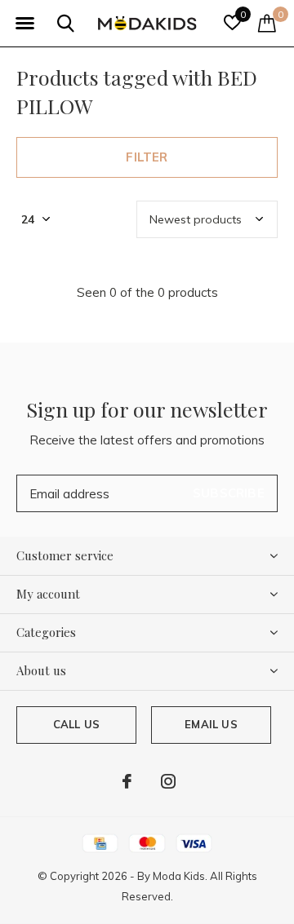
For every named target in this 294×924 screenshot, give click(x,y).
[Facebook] (126, 781)
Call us (76, 724)
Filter (146, 157)
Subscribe (229, 493)
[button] (24, 23)
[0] (267, 23)
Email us (211, 724)
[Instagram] (168, 781)
